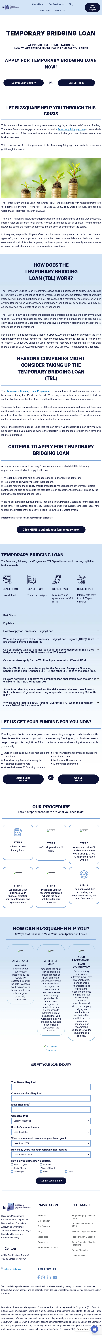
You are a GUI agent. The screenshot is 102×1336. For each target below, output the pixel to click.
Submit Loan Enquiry (48, 1247)
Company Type (19, 1115)
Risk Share (9, 615)
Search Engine (20, 1164)
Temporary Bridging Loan (71, 129)
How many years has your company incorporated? (39, 1149)
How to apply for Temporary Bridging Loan (28, 631)
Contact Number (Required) (26, 1093)
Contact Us (60, 10)
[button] (51, 615)
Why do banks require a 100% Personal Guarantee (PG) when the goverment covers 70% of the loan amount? (48, 704)
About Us (36, 4)
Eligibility (8, 623)
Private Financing (80, 1250)
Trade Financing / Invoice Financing (84, 1243)
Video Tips (45, 10)
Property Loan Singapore (83, 1237)
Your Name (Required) (24, 1082)
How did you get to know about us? (31, 1160)
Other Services (78, 1255)
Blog (71, 4)
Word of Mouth (48, 1168)
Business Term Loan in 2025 (82, 1224)
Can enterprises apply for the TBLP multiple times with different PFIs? (44, 660)
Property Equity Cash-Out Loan (83, 1216)
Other (70, 1171)
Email (45, 1171)
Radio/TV (47, 1164)
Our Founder (44, 1221)
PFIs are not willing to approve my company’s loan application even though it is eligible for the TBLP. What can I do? (49, 680)
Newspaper (19, 1171)
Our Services (55, 4)
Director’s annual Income (25, 1127)
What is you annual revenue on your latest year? (38, 1138)
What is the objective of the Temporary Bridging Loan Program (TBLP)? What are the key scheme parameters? (48, 640)
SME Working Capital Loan (84, 1231)
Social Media (20, 1168)
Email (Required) (20, 1104)
